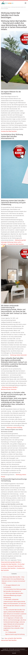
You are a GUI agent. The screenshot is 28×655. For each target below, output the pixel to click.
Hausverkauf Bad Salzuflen (9, 640)
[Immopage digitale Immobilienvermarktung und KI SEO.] (7, 3)
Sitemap (17, 651)
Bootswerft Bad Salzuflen (15, 566)
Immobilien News (7, 7)
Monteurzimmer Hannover (9, 389)
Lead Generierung (11, 651)
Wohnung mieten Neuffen (9, 387)
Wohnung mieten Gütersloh (18, 355)
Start (2, 7)
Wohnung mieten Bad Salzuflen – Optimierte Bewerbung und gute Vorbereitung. (14, 595)
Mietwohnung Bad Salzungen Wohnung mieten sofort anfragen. (13, 242)
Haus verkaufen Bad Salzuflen (13, 638)
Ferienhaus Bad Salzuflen (8, 568)
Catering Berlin (23, 650)
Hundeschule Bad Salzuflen (9, 131)
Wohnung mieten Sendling (14, 427)
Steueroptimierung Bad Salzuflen (10, 562)
